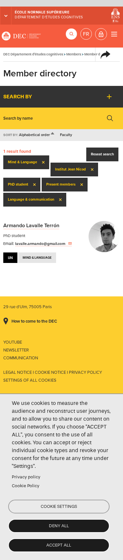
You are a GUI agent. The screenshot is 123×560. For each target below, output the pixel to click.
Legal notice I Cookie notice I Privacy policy (52, 372)
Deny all (59, 526)
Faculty (66, 135)
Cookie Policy (25, 486)
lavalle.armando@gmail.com (40, 243)
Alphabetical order (37, 135)
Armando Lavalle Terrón (31, 225)
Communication (20, 358)
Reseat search (102, 154)
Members (73, 54)
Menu (114, 34)
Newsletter (16, 350)
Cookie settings (59, 506)
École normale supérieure (42, 12)
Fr (86, 34)
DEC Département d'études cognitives (21, 36)
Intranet (101, 34)
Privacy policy (26, 477)
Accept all (58, 545)
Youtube (12, 342)
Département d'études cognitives (49, 17)
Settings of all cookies (29, 380)
